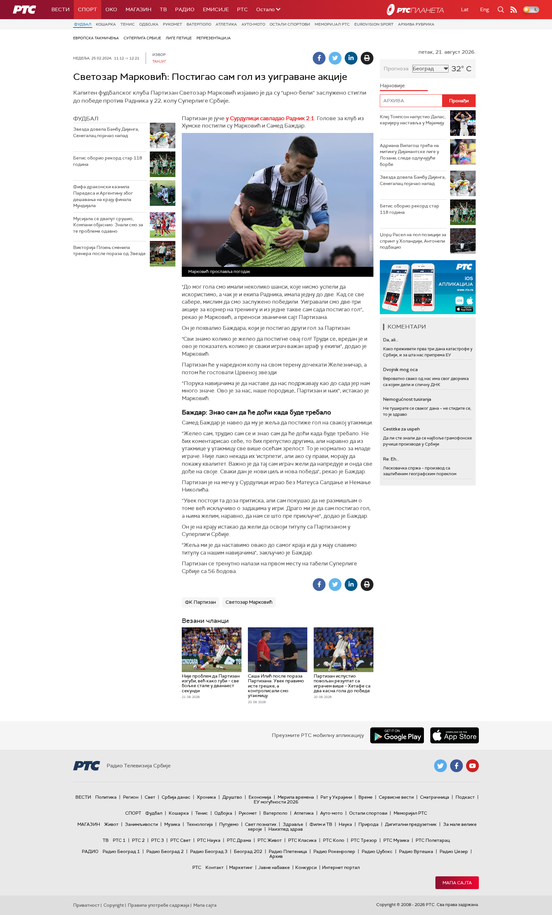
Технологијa (200, 824)
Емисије (216, 9)
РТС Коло (333, 840)
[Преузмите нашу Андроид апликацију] (397, 735)
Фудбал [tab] (85, 118)
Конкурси (306, 867)
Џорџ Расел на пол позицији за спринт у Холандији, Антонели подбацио (413, 241)
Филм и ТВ (321, 824)
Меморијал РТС (332, 24)
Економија (260, 797)
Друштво (232, 797)
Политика (106, 797)
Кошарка (106, 24)
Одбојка (148, 24)
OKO (111, 9)
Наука (345, 824)
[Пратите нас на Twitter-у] (440, 765)
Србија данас (176, 797)
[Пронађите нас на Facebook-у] (456, 765)
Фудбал (82, 24)
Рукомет (172, 24)
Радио (185, 9)
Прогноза (396, 68)
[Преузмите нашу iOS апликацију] (454, 735)
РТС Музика (396, 840)
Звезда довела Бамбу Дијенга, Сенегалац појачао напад (106, 132)
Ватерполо (199, 24)
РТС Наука (208, 840)
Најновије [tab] (392, 85)
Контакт (214, 867)
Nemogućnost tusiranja (407, 399)
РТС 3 (157, 840)
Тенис (127, 24)
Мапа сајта (457, 883)
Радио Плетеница (288, 851)
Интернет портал (341, 867)
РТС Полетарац (433, 840)
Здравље (293, 824)
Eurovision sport (374, 24)
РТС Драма (239, 840)
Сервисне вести (396, 797)
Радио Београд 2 (165, 851)
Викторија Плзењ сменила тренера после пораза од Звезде (109, 250)
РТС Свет (180, 840)
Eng (484, 9)
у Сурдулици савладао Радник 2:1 (270, 118)
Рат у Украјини (336, 797)
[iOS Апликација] (428, 287)
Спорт (87, 9)
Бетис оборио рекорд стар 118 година (107, 161)
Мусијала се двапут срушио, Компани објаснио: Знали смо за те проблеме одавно (108, 225)
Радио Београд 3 (208, 851)
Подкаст (465, 797)
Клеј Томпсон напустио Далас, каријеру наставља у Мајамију (413, 120)
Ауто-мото (253, 24)
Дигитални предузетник (411, 824)
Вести (60, 9)
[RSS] (513, 9)
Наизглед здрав (285, 829)
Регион (130, 797)
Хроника (206, 797)
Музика (172, 824)
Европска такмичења (96, 38)
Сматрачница (434, 797)
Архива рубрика (416, 24)
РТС (242, 9)
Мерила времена (296, 797)
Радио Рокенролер (334, 851)
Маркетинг (241, 867)
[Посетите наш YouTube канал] (472, 765)
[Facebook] (319, 58)
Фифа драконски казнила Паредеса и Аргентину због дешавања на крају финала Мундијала (103, 196)
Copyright (113, 905)
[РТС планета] (415, 9)
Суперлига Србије (142, 38)
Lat (465, 9)
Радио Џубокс (377, 851)
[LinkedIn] (351, 58)
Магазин (138, 9)
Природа (368, 824)
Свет (150, 797)
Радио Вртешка (416, 851)
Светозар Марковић (249, 602)
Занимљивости (141, 824)
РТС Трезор (364, 840)
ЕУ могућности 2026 (276, 802)
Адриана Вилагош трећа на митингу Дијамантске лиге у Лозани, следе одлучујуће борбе (409, 155)
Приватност (86, 905)
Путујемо (229, 824)
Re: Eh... (391, 459)
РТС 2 (138, 840)
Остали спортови (290, 24)
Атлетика (226, 24)
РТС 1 (119, 840)
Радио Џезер (454, 851)
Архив (276, 856)
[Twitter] (335, 58)
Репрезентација (213, 38)
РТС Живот (269, 840)
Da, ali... (390, 340)
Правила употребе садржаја (158, 905)
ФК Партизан (200, 602)
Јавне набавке (274, 867)
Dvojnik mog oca (400, 369)
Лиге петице (179, 38)
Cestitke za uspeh (401, 429)
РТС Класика (302, 840)
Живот (111, 824)
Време (365, 797)
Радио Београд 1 (121, 851)
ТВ (163, 9)
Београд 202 (248, 851)
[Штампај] (367, 58)
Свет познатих (260, 824)
